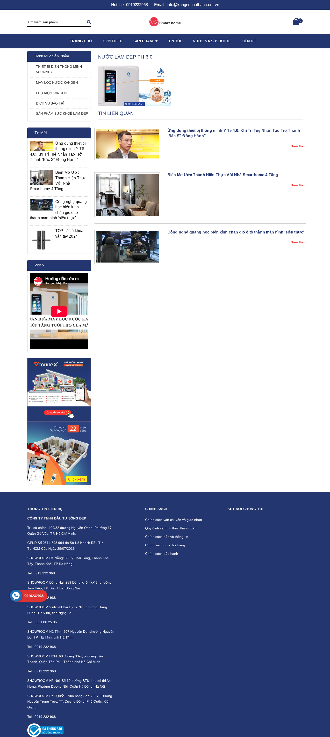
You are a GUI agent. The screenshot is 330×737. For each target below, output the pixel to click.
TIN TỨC (175, 41)
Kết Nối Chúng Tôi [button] (246, 509)
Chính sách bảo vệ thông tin (166, 537)
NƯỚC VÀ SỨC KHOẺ (212, 41)
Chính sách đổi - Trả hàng (165, 545)
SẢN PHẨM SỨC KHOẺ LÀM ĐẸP (62, 113)
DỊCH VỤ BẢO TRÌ (50, 103)
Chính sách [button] (156, 509)
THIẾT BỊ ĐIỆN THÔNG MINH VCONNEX (59, 69)
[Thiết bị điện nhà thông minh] (59, 390)
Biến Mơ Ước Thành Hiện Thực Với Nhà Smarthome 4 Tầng (222, 175)
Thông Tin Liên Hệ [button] (45, 509)
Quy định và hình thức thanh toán (170, 528)
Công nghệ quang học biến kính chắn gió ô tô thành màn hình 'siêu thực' (235, 232)
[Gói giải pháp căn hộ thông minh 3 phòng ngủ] (59, 453)
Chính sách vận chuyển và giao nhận (173, 520)
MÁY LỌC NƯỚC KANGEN (57, 82)
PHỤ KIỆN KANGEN (51, 93)
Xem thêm (298, 146)
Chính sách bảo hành (161, 554)
